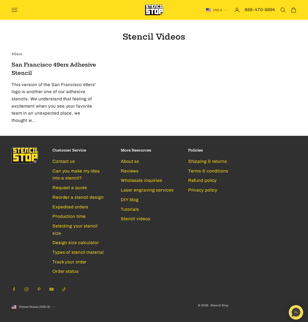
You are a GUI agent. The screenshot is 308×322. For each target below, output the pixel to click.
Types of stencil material (78, 252)
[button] (296, 312)
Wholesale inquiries (141, 180)
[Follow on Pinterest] (39, 289)
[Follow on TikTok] (64, 289)
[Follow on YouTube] (51, 289)
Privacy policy (203, 190)
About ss (130, 161)
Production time (69, 216)
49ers (17, 54)
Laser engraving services (147, 190)
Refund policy (202, 180)
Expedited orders (70, 207)
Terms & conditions (208, 171)
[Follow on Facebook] (14, 289)
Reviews (130, 171)
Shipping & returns (207, 161)
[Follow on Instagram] (26, 289)
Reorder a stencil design (78, 197)
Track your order (69, 262)
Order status (65, 271)
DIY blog (130, 199)
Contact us (63, 161)
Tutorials (130, 209)
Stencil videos (135, 218)
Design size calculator (75, 242)
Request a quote (69, 187)
